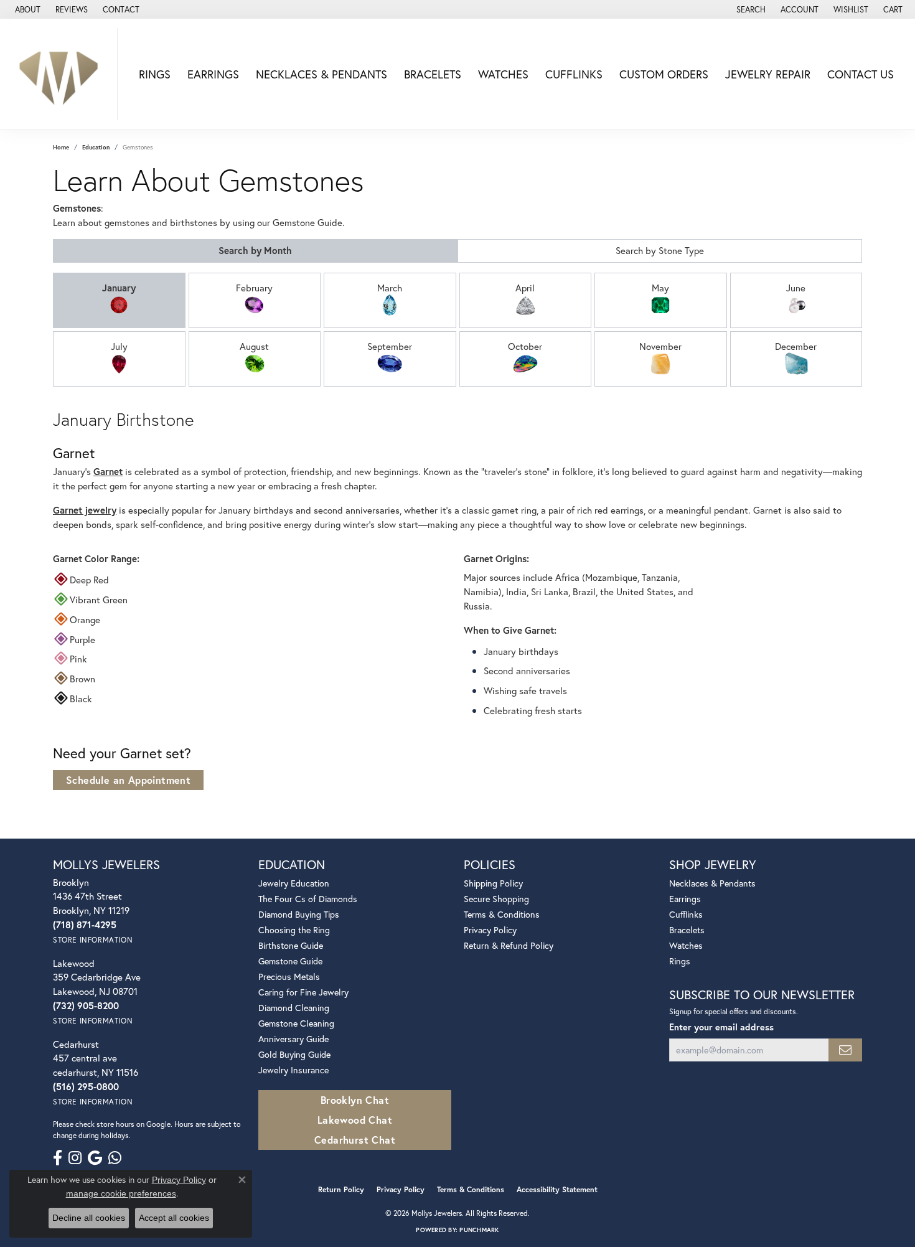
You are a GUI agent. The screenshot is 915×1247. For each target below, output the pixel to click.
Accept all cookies (174, 1218)
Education (96, 147)
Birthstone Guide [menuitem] (290, 945)
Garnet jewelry (84, 510)
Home (61, 147)
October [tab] (525, 346)
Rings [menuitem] (679, 961)
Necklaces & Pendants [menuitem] (712, 883)
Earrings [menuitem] (685, 899)
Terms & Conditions (502, 914)
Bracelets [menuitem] (687, 930)
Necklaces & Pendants (321, 74)
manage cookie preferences (121, 1193)
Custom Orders (663, 74)
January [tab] (119, 287)
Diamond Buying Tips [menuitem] (298, 914)
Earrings (213, 74)
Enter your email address (721, 1027)
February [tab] (254, 287)
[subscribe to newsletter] (845, 1049)
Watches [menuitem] (686, 945)
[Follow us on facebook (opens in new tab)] (57, 1158)
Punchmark (479, 1230)
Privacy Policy (490, 930)
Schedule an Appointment (128, 779)
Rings (155, 74)
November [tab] (660, 346)
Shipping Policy (493, 883)
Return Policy (341, 1189)
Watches (503, 74)
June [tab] (795, 287)
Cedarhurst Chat (354, 1139)
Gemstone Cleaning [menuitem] (296, 1023)
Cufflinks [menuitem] (686, 914)
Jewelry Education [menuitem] (293, 883)
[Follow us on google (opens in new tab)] (95, 1158)
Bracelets (432, 74)
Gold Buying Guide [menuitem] (294, 1054)
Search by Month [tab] (255, 250)
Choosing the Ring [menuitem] (294, 930)
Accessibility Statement (557, 1189)
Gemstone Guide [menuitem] (290, 961)
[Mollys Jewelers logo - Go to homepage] (62, 74)
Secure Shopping (496, 899)
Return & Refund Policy (508, 945)
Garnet (108, 471)
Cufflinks (574, 74)
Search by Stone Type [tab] (660, 250)
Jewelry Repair (767, 74)
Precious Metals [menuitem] (289, 976)
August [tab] (254, 346)
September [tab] (389, 346)
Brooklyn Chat (355, 1099)
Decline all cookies (88, 1218)
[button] (750, 9)
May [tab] (660, 287)
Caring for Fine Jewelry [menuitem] (303, 992)
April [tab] (525, 287)
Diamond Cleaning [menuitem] (293, 1008)
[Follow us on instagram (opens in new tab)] (75, 1158)
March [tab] (389, 287)
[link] (26, 9)
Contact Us (860, 74)
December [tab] (796, 346)
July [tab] (119, 346)
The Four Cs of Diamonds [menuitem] (307, 899)
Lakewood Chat (354, 1119)
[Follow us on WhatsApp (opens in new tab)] (114, 1158)
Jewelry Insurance (293, 1070)
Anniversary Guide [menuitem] (293, 1039)
